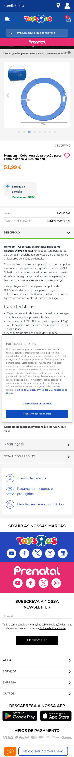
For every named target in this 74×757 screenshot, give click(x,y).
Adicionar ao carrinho (43, 751)
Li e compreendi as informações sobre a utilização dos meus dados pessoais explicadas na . (39, 626)
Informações (14, 444)
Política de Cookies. (25, 389)
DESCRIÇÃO (12, 232)
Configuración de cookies (37, 403)
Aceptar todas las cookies (37, 413)
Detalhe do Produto (19, 456)
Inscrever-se (37, 640)
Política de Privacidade (52, 628)
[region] (37, 378)
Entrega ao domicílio (18, 189)
